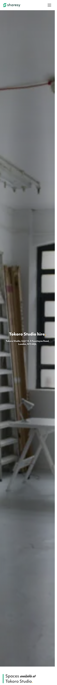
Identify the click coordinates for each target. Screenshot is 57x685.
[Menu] (49, 5)
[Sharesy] (11, 5)
